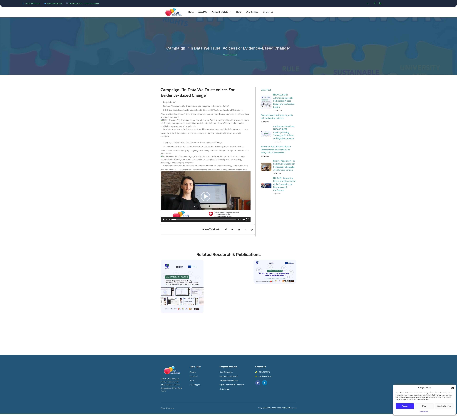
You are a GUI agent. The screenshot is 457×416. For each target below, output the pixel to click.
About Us (202, 12)
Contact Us (268, 12)
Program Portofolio (219, 12)
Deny (424, 406)
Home (191, 12)
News (238, 12)
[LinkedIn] (380, 3)
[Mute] (243, 219)
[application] (206, 196)
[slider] (203, 219)
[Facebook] (375, 3)
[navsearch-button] (367, 3)
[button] (452, 388)
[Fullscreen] (247, 219)
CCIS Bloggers (252, 12)
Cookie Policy (423, 411)
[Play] (164, 219)
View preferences (444, 406)
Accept (404, 406)
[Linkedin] (264, 382)
